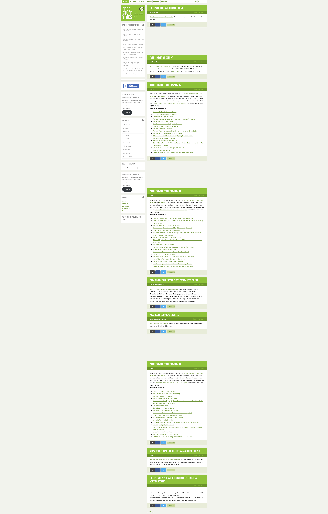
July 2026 (126, 128)
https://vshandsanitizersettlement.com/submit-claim (165, 460)
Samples (152, 455)
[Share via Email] (152, 24)
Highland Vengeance (165, 141)
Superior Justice (162, 129)
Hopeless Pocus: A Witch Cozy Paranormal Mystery (173, 257)
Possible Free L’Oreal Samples (164, 314)
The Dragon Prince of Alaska (166, 410)
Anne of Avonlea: (166, 394)
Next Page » (150, 512)
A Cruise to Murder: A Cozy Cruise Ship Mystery (173, 136)
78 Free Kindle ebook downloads (165, 191)
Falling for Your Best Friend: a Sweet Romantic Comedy (175, 131)
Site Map (125, 211)
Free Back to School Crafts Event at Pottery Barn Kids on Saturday (133, 69)
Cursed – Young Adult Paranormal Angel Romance (172, 228)
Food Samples (154, 12)
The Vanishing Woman (165, 434)
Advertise (125, 204)
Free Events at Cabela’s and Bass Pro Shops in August (133, 48)
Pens (161, 486)
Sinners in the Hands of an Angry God (171, 252)
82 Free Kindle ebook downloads (133, 44)
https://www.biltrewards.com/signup (160, 66)
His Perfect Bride (163, 117)
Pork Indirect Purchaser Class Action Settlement (174, 280)
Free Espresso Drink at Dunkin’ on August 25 (133, 30)
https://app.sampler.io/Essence (159, 324)
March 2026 (126, 142)
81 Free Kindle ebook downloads (165, 84)
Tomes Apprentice (165, 249)
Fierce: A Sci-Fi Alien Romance (167, 415)
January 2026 (127, 150)
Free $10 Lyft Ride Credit (161, 57)
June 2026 (126, 132)
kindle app (162, 96)
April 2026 (126, 139)
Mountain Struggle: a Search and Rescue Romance (172, 264)
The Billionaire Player (163, 245)
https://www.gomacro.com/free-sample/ (161, 17)
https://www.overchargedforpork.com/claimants (164, 289)
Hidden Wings (163, 121)
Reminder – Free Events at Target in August (133, 58)
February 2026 (127, 146)
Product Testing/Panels (157, 285)
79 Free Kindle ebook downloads (165, 364)
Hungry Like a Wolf (164, 254)
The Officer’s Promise (164, 138)
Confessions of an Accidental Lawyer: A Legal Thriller (176, 422)
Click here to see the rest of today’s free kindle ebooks (169, 152)
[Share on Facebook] (157, 24)
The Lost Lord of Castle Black (167, 133)
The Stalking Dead (163, 396)
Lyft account (176, 71)
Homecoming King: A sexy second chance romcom (173, 247)
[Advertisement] (177, 42)
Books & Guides (154, 486)
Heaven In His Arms (165, 114)
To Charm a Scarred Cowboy (168, 418)
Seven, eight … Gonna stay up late (168, 230)
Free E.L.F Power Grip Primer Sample (132, 34)
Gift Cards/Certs (154, 62)
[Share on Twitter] (163, 24)
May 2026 (126, 135)
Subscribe (127, 112)
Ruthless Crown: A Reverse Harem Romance (174, 119)
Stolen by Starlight (163, 425)
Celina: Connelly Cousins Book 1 (168, 261)
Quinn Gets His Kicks (163, 408)
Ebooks (152, 89)
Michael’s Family (163, 420)
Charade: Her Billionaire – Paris (168, 148)
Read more (189, 152)
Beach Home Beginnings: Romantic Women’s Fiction (173, 218)
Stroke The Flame (164, 391)
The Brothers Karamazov (167, 124)
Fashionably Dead (164, 112)
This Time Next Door (165, 398)
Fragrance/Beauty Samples (158, 319)
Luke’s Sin (163, 432)
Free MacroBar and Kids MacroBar (166, 8)
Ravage (160, 406)
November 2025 (127, 157)
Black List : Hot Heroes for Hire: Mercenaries (172, 413)
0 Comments (171, 25)
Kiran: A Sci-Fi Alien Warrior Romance (169, 259)
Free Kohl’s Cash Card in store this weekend (133, 39)
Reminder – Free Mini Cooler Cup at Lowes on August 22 (133, 53)
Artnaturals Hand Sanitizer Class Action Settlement (175, 450)
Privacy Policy (126, 208)
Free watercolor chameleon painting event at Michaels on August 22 (131, 64)
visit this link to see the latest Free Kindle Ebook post (171, 103)
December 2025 (127, 153)
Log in (124, 201)
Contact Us (125, 206)
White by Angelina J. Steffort (161, 150)
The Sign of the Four (166, 225)
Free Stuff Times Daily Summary (132, 74)
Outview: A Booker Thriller (165, 126)
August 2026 (126, 124)
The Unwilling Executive (167, 237)
